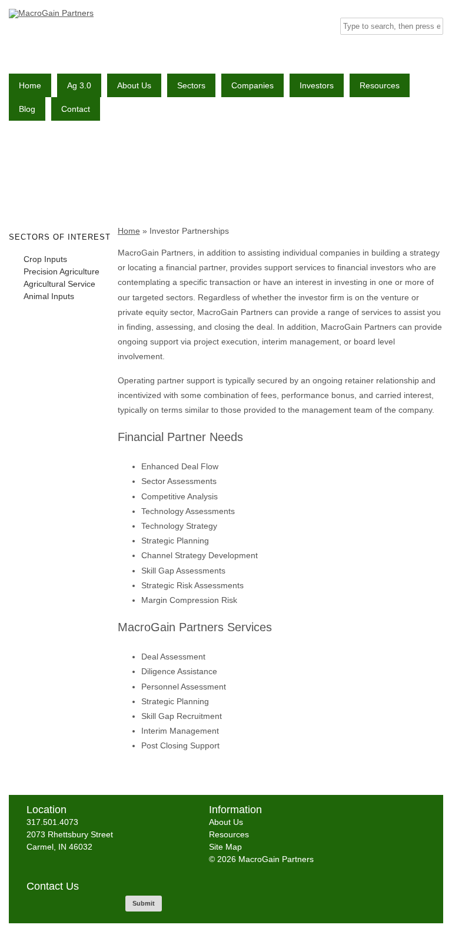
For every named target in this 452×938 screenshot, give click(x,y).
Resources (380, 85)
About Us (134, 85)
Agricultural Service (59, 284)
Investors (317, 85)
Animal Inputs (49, 296)
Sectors (191, 85)
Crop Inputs (45, 259)
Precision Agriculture (61, 271)
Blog (27, 109)
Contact (75, 109)
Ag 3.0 (79, 85)
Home (30, 85)
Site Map (225, 846)
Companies (252, 85)
